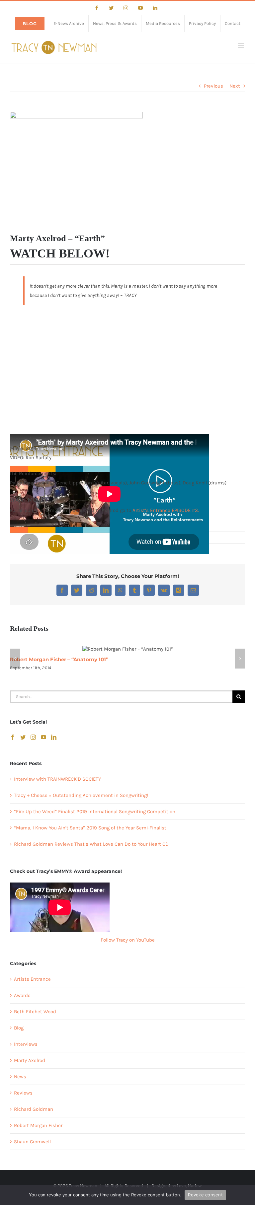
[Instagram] (33, 737)
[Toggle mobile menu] (241, 45)
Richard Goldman (33, 1109)
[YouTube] (43, 737)
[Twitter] (23, 737)
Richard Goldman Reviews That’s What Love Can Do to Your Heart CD (91, 844)
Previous (213, 86)
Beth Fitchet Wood (35, 1012)
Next (234, 86)
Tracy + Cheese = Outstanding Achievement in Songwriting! (81, 795)
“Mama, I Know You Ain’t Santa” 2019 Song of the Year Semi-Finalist (90, 828)
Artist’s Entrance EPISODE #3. (165, 510)
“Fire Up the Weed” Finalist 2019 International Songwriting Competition (94, 812)
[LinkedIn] (53, 737)
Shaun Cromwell (32, 1142)
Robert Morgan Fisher (38, 1125)
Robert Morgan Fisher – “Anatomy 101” (59, 659)
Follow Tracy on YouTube (128, 940)
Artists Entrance (32, 979)
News (20, 1077)
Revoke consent (205, 1194)
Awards (22, 995)
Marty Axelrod (29, 1060)
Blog (19, 1028)
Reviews (23, 1093)
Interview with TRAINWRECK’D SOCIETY (57, 779)
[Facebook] (12, 737)
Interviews (26, 1044)
